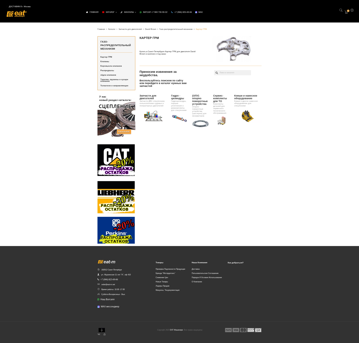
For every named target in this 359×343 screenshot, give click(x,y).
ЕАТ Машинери (176, 330)
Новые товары (162, 282)
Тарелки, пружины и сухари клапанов (114, 80)
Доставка (196, 269)
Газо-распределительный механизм (115, 45)
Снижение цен (162, 277)
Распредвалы (107, 70)
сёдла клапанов (108, 75)
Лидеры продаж (162, 286)
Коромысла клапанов (111, 66)
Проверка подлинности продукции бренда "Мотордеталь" (170, 271)
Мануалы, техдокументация (168, 290)
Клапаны (104, 61)
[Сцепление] (116, 115)
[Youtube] (104, 333)
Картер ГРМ (106, 57)
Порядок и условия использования (207, 277)
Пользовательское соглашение (205, 273)
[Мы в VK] (98, 333)
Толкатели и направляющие (114, 85)
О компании (197, 282)
